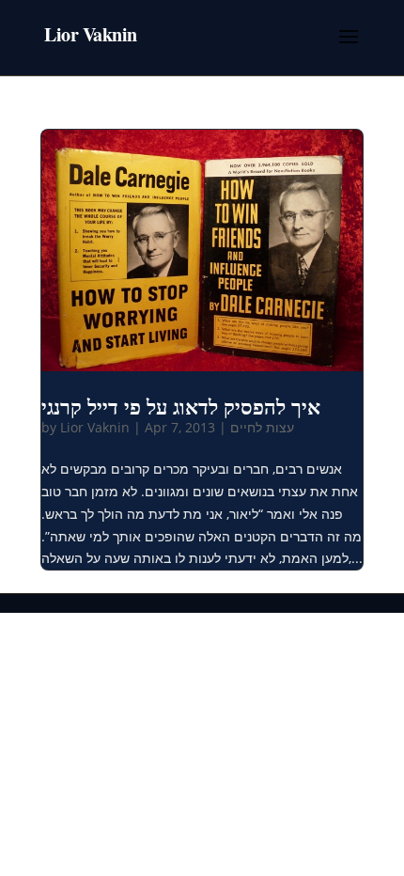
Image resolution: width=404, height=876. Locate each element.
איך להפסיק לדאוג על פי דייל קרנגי (180, 406)
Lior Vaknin (95, 427)
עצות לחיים (262, 427)
